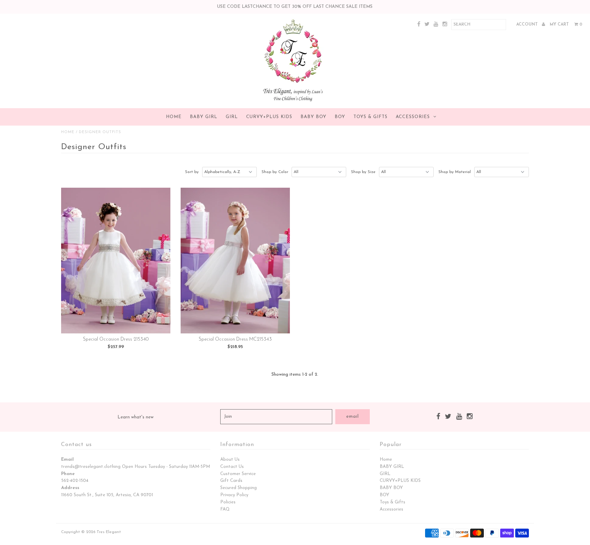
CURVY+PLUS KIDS (269, 117)
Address (70, 488)
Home (174, 117)
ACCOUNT (527, 25)
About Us (230, 459)
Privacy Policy (234, 495)
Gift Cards (231, 480)
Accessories (413, 117)
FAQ (225, 509)
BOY (340, 117)
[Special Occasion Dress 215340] (116, 261)
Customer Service (238, 474)
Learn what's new (135, 417)
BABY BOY (313, 117)
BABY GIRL (203, 117)
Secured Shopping (238, 488)
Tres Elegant (109, 532)
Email (67, 459)
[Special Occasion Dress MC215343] (235, 261)
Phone (68, 474)
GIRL (232, 117)
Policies (228, 502)
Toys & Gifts (370, 117)
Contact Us (232, 466)
